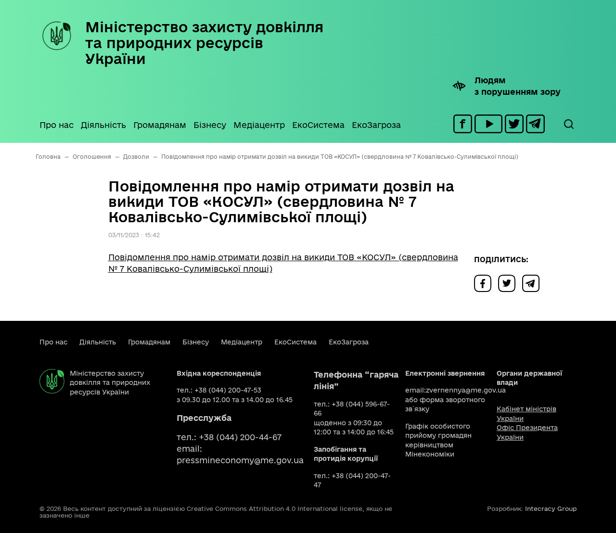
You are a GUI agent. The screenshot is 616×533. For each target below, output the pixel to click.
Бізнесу (209, 124)
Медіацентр (259, 124)
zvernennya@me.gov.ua (466, 390)
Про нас (56, 124)
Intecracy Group (551, 508)
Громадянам (159, 124)
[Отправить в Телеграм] (533, 283)
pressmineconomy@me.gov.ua (240, 460)
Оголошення (92, 156)
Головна (48, 156)
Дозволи (136, 156)
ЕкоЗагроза (376, 124)
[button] (568, 124)
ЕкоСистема (318, 124)
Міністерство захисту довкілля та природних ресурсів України (204, 42)
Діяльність (103, 124)
